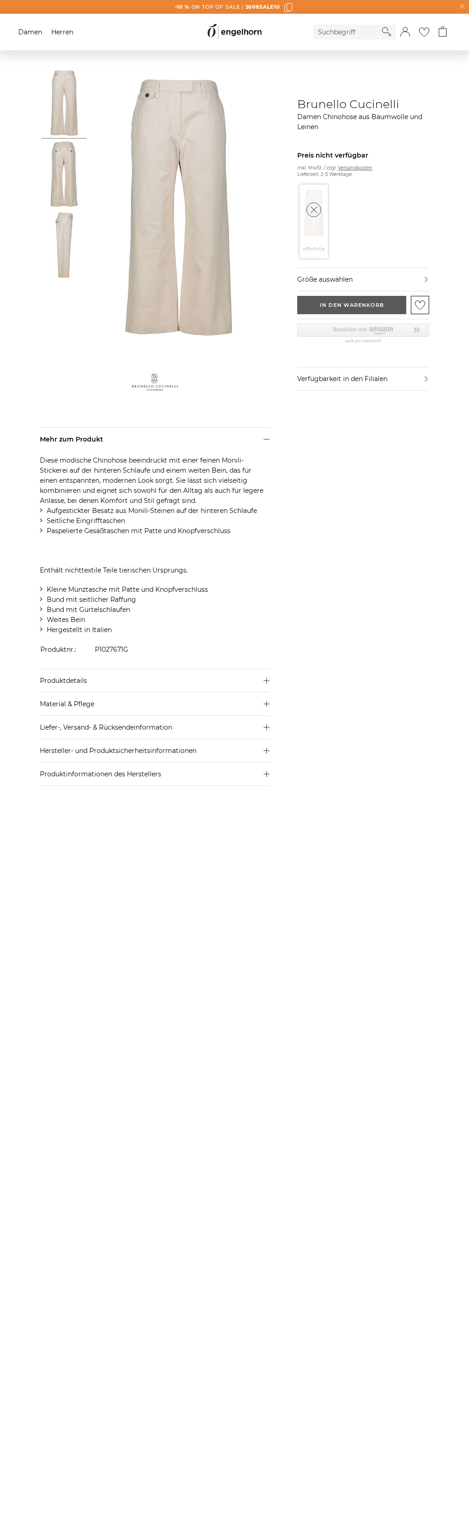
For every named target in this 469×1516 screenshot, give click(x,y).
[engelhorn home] (234, 32)
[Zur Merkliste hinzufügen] (420, 305)
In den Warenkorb (352, 305)
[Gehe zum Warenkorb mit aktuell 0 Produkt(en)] (442, 32)
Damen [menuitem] (30, 32)
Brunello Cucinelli (348, 104)
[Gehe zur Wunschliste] (424, 32)
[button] (405, 32)
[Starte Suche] (386, 31)
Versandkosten (355, 168)
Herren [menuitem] (62, 32)
